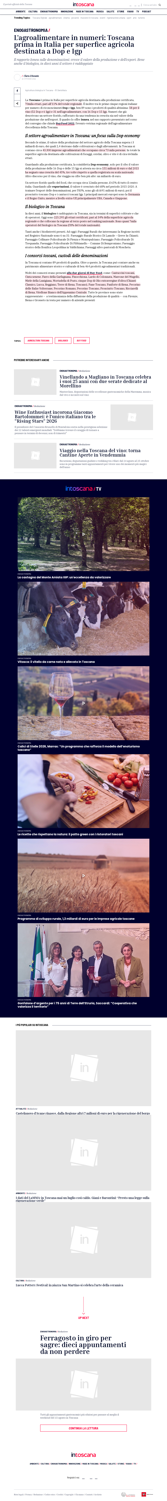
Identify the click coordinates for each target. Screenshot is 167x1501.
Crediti (60, 1495)
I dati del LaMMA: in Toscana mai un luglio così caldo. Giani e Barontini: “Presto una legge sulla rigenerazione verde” (82, 1199)
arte (134, 17)
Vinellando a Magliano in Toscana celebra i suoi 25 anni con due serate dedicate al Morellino (105, 381)
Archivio (98, 1495)
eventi (102, 17)
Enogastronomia (31, 30)
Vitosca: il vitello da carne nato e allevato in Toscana (56, 662)
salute (110, 11)
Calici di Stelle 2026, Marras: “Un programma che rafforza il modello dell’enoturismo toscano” (79, 748)
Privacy (28, 1495)
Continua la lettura (83, 1428)
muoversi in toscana (89, 17)
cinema (66, 17)
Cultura (20, 1280)
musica (100, 11)
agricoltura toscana (38, 340)
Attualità (21, 1108)
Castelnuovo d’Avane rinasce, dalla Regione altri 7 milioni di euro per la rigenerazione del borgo (83, 1113)
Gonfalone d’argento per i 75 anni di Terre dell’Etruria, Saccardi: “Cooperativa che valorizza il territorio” (77, 1005)
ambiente (20, 11)
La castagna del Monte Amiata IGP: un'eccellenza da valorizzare (64, 577)
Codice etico (50, 1495)
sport (129, 17)
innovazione (67, 11)
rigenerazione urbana (116, 17)
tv (137, 11)
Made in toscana (84, 11)
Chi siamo (79, 1495)
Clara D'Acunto (31, 75)
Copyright (69, 1495)
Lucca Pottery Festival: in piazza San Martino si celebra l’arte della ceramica (69, 1285)
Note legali (19, 1495)
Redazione (84, 370)
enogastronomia (49, 11)
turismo (141, 17)
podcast (146, 11)
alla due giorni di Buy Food (84, 273)
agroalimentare (55, 17)
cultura (32, 11)
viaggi (130, 11)
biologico (63, 340)
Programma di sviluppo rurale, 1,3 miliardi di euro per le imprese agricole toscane (76, 919)
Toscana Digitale (39, 17)
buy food (81, 340)
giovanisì (75, 17)
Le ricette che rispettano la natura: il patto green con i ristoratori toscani (70, 834)
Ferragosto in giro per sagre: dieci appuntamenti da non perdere (83, 1344)
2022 (65, 123)
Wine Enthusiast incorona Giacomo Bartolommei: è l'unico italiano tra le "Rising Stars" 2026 (55, 416)
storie (120, 11)
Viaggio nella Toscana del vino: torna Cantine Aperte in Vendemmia (100, 453)
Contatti (89, 1495)
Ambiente (20, 1193)
